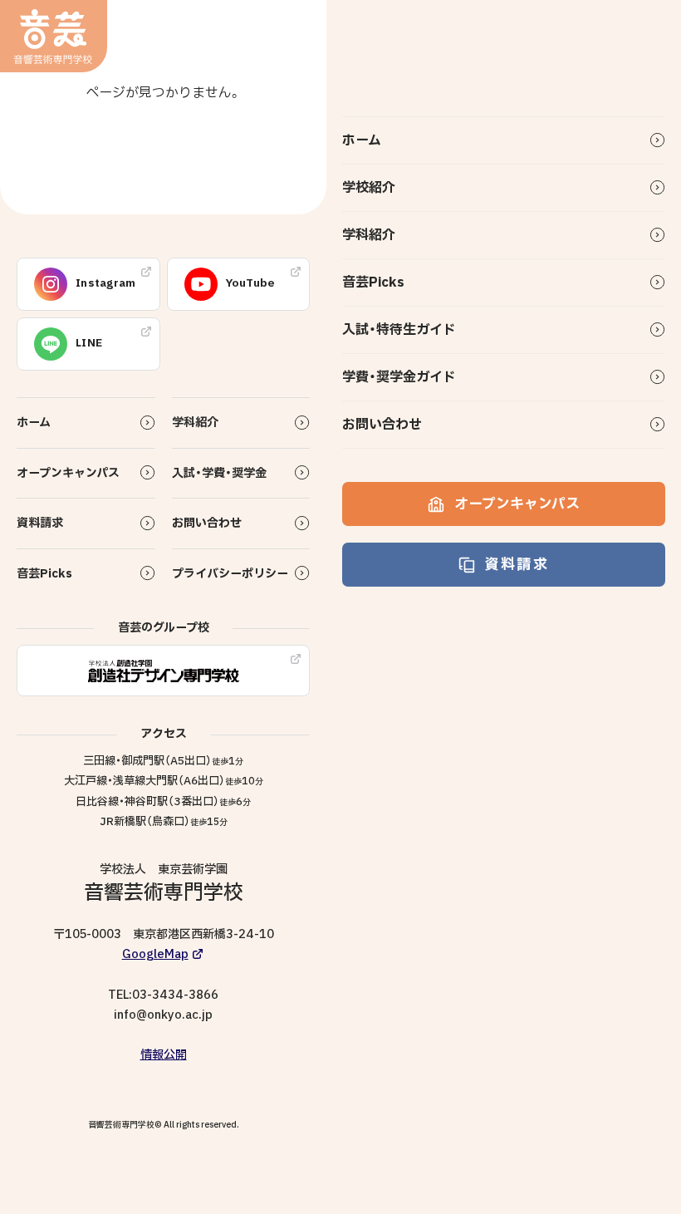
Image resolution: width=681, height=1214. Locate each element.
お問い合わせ (382, 425)
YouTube (251, 283)
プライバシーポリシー (230, 573)
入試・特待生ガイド (399, 330)
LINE (89, 343)
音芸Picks (373, 282)
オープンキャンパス (517, 504)
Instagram (106, 283)
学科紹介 (368, 235)
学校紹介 (368, 188)
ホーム (361, 140)
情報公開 (163, 1055)
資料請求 (516, 564)
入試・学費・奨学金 (219, 473)
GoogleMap (155, 954)
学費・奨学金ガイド (399, 377)
